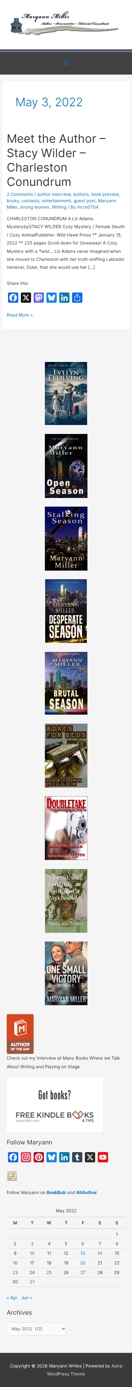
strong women (34, 207)
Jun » (26, 1297)
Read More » (20, 315)
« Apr (12, 1297)
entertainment (56, 200)
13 (82, 1253)
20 (83, 1262)
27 (83, 1272)
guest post (84, 200)
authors (81, 194)
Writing (59, 207)
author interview (53, 194)
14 (99, 1253)
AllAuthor (86, 1192)
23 (15, 1272)
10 (32, 1253)
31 (32, 1281)
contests (30, 200)
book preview (105, 194)
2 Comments (20, 194)
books (13, 200)
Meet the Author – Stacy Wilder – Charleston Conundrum (56, 160)
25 (49, 1272)
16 (15, 1262)
